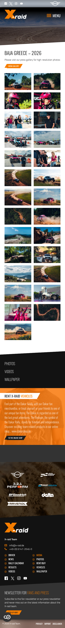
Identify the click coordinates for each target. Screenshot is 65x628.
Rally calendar (16, 563)
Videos (9, 371)
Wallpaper (12, 379)
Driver (11, 555)
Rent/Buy (41, 563)
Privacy (39, 623)
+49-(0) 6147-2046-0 (20, 549)
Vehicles (40, 567)
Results (12, 567)
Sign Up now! (13, 612)
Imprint (47, 623)
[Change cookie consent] (7, 617)
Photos (10, 363)
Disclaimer (57, 623)
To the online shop (15, 438)
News (11, 559)
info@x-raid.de (16, 545)
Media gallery (13, 66)
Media (39, 555)
